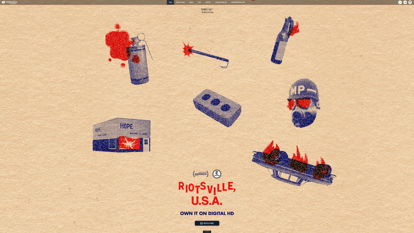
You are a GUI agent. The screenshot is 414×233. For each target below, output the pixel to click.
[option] (207, 10)
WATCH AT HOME (208, 223)
